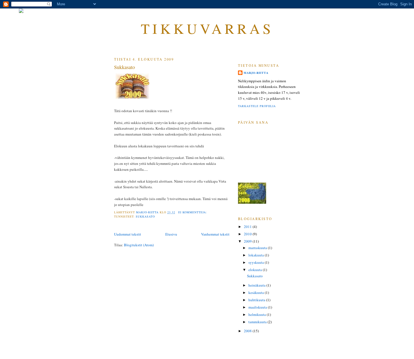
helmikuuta (257, 314)
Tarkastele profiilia (257, 106)
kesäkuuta (256, 292)
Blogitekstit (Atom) (139, 244)
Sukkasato (124, 67)
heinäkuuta (257, 285)
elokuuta (255, 269)
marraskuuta (258, 247)
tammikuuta (258, 321)
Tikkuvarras (207, 28)
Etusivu (171, 234)
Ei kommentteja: (193, 212)
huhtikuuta (257, 299)
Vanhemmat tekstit (215, 234)
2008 (248, 330)
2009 (248, 241)
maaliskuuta (258, 307)
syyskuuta (256, 262)
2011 (248, 226)
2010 (248, 233)
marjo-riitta (256, 73)
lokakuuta (256, 255)
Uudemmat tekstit (127, 234)
